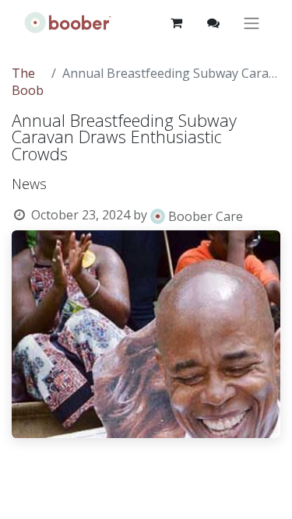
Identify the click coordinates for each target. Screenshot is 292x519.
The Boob (28, 82)
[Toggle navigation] (251, 23)
